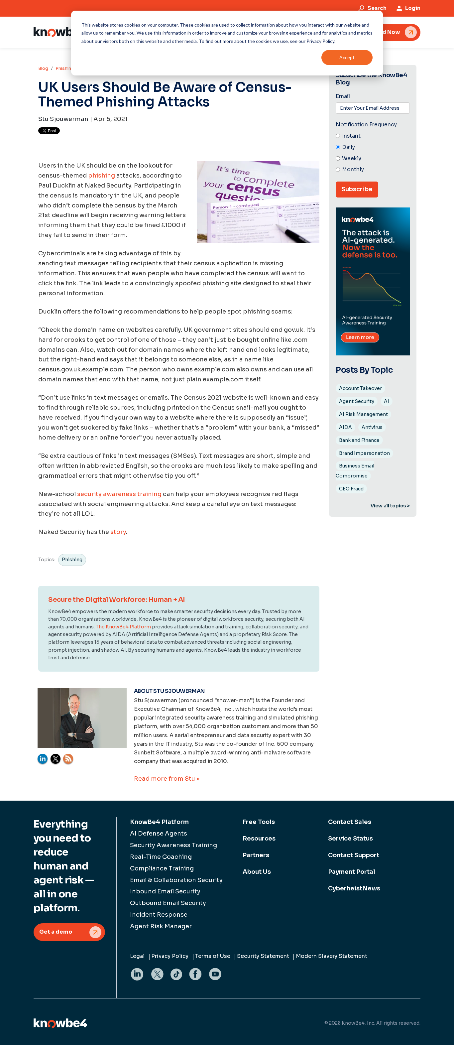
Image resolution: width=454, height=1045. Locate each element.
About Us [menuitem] (257, 871)
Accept (347, 57)
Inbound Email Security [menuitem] (165, 891)
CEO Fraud (351, 489)
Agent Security (356, 401)
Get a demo (55, 931)
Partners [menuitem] (256, 855)
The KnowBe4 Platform (123, 627)
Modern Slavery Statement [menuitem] (331, 956)
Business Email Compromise (355, 471)
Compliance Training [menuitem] (162, 868)
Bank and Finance (359, 440)
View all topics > (390, 506)
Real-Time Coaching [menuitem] (161, 856)
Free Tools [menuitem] (259, 822)
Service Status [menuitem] (350, 838)
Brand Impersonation (364, 453)
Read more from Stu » (166, 778)
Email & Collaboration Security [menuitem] (176, 880)
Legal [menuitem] (137, 956)
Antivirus (372, 427)
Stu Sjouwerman (63, 119)
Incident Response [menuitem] (158, 914)
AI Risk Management (363, 414)
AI (386, 401)
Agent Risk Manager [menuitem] (161, 926)
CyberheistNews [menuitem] (354, 888)
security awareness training (119, 494)
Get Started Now (377, 32)
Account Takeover (360, 388)
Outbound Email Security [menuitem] (168, 903)
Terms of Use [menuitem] (212, 956)
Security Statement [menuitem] (263, 956)
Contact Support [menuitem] (353, 855)
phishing (101, 175)
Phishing (65, 68)
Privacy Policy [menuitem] (169, 956)
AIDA (345, 427)
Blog (43, 68)
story (118, 532)
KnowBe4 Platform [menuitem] (159, 822)
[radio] (373, 136)
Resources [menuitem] (259, 838)
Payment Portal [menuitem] (351, 871)
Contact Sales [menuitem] (349, 822)
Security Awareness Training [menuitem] (173, 845)
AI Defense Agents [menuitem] (158, 833)
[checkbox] (373, 153)
